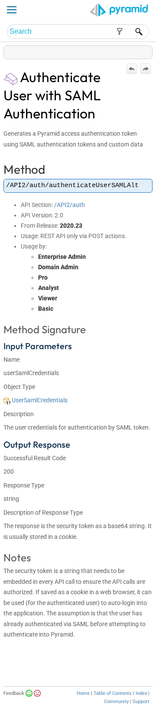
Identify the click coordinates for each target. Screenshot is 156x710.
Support (141, 701)
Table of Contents (113, 693)
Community (116, 701)
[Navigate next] (145, 69)
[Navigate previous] (132, 69)
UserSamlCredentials (39, 400)
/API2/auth (69, 204)
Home (83, 693)
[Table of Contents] (145, 50)
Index (141, 693)
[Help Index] (152, 50)
